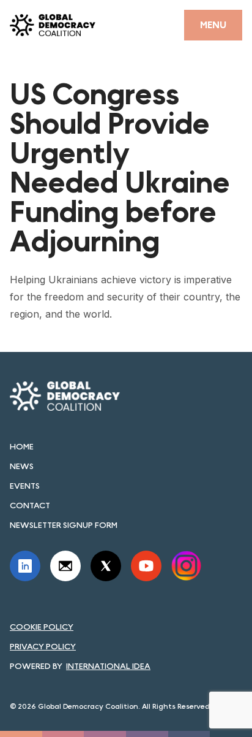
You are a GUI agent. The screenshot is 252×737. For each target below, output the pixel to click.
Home (22, 446)
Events (25, 485)
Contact (30, 505)
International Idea (108, 665)
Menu (213, 24)
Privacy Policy (43, 646)
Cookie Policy (41, 626)
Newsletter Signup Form (63, 524)
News (22, 466)
